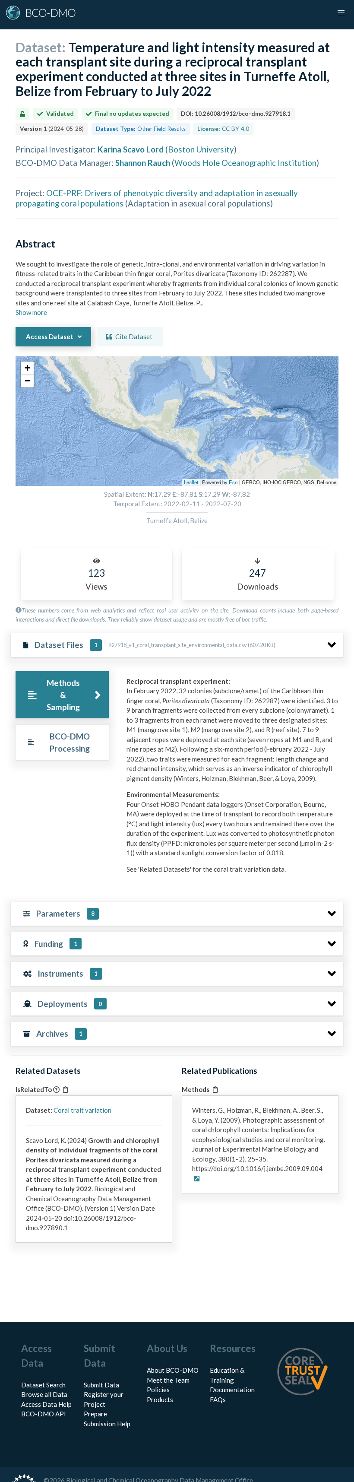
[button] (27, 368)
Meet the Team (168, 1380)
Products (160, 1399)
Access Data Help (46, 1404)
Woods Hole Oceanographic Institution (245, 163)
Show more (31, 312)
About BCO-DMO (173, 1370)
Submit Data (101, 1385)
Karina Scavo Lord (131, 149)
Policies (158, 1389)
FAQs (218, 1399)
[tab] (62, 694)
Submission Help (107, 1424)
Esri (233, 482)
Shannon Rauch (142, 163)
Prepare (95, 1414)
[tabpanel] (232, 778)
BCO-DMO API (43, 1414)
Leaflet (191, 482)
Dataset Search (43, 1385)
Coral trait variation (82, 1110)
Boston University (201, 149)
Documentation (232, 1389)
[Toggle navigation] (341, 13)
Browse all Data (44, 1394)
